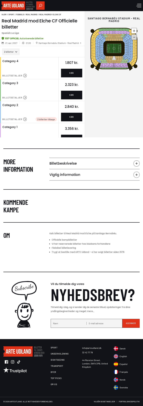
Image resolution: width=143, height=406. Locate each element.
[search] (40, 5)
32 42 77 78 (87, 352)
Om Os (54, 384)
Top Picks (56, 378)
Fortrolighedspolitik (129, 402)
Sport (11, 14)
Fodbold (20, 14)
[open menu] (138, 5)
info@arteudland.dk (91, 348)
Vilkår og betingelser (104, 402)
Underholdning (60, 354)
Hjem (4, 14)
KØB (71, 73)
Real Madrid (31, 14)
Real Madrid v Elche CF (50, 14)
